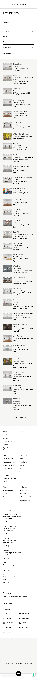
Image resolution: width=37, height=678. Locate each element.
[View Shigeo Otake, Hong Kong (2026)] (7, 67)
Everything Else (24, 493)
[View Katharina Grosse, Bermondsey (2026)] (7, 192)
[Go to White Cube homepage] (18, 4)
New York (16, 95)
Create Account (8, 459)
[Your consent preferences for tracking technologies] (33, 674)
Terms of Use (7, 653)
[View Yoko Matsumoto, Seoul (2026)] (7, 103)
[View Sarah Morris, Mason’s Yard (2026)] (7, 235)
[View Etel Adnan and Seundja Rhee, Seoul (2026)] (7, 317)
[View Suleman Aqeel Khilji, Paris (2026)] (7, 115)
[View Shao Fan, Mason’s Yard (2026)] (7, 147)
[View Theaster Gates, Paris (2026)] (7, 258)
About (5, 431)
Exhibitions (11, 13)
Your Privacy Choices (10, 659)
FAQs (5, 481)
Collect (5, 455)
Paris (14, 117)
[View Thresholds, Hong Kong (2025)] (7, 404)
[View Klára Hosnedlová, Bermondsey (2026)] (7, 281)
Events (5, 493)
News (5, 487)
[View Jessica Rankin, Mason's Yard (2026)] (7, 304)
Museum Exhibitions (9, 497)
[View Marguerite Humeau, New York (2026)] (7, 328)
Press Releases (8, 490)
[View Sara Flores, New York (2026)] (7, 92)
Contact (5, 444)
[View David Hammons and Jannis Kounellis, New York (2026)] (7, 181)
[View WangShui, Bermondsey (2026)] (7, 269)
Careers (5, 438)
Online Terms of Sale (9, 478)
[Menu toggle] (18, 673)
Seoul (15, 106)
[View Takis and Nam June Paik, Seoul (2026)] (7, 169)
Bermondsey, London (20, 129)
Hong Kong (16, 70)
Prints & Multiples (8, 465)
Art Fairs (6, 475)
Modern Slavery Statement (13, 656)
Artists (21, 431)
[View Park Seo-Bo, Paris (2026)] (7, 202)
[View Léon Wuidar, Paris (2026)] (7, 338)
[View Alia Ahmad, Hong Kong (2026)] (7, 158)
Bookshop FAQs (24, 500)
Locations (6, 435)
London (21, 459)
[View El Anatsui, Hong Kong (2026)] (7, 213)
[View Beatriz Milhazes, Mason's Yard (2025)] (7, 363)
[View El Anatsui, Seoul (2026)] (7, 224)
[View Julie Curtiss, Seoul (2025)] (7, 390)
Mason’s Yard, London (20, 83)
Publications (23, 490)
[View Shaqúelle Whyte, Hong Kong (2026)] (7, 292)
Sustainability (7, 441)
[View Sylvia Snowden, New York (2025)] (7, 376)
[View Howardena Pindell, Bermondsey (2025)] (7, 350)
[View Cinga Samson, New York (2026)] (7, 247)
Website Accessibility (10, 641)
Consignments (7, 468)
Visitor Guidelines (9, 644)
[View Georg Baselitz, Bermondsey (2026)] (7, 126)
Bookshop (23, 487)
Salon (5, 472)
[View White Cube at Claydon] (7, 136)
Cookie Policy (8, 650)
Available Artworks (9, 462)
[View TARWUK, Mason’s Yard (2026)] (7, 80)
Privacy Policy (8, 647)
